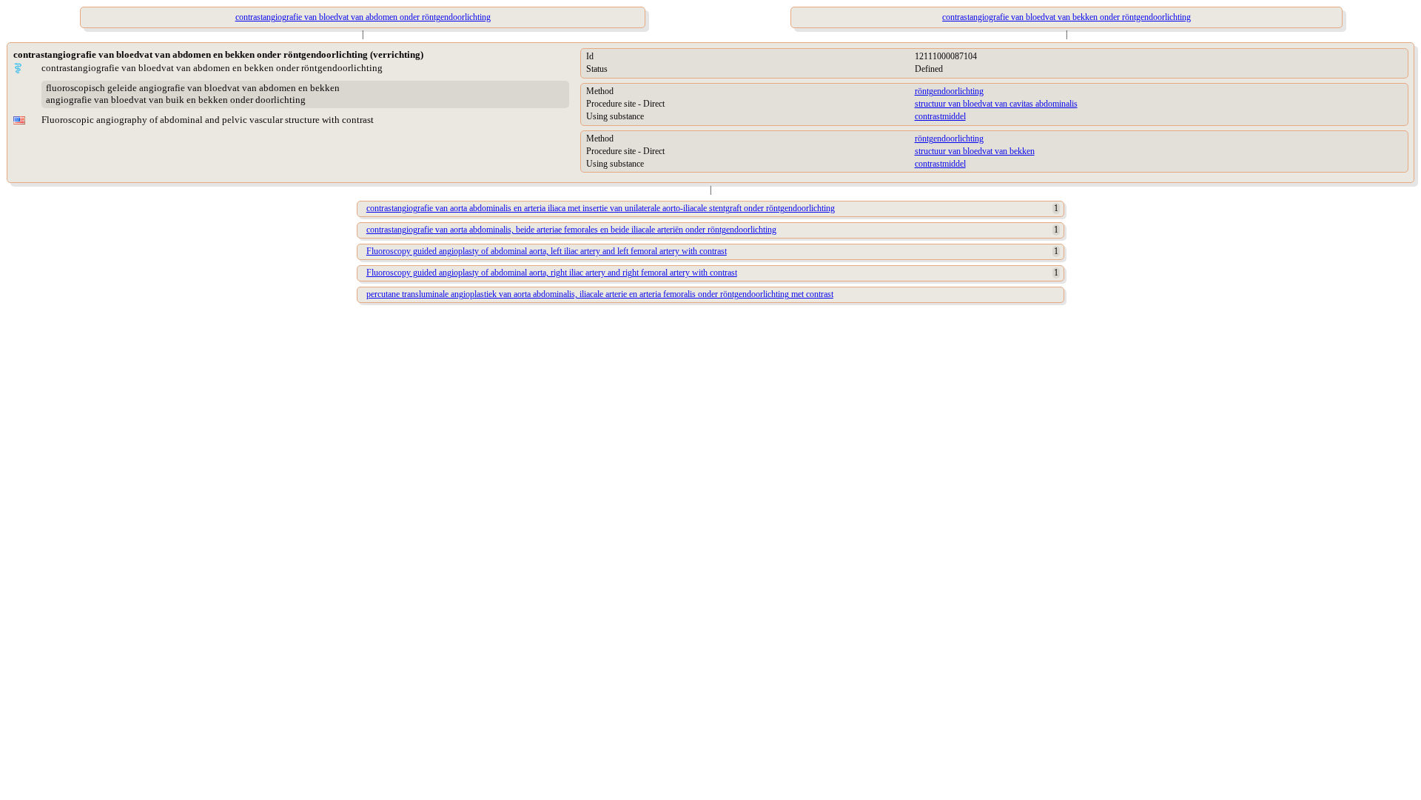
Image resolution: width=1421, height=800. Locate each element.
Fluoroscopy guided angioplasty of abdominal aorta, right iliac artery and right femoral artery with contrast (551, 272)
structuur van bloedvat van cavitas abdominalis (996, 104)
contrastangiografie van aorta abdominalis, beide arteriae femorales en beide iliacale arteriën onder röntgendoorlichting (571, 229)
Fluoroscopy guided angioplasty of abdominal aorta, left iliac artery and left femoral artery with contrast (546, 251)
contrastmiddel (940, 116)
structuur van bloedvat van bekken (975, 151)
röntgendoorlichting (949, 91)
